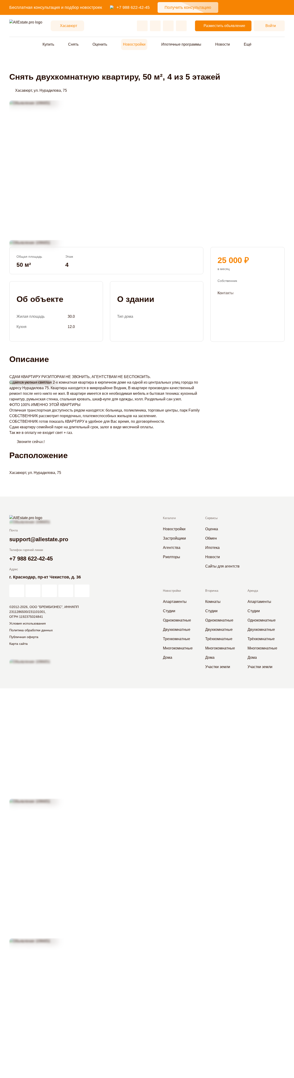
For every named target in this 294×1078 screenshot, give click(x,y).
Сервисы (211, 518)
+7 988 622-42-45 (133, 7)
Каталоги (169, 518)
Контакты (226, 293)
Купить (48, 44)
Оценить (99, 44)
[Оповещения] (181, 25)
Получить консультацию (188, 7)
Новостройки (134, 44)
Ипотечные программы (181, 44)
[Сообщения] (168, 25)
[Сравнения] (155, 25)
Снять (73, 44)
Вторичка (211, 590)
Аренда (253, 590)
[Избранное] (142, 25)
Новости (222, 44)
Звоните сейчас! (31, 442)
